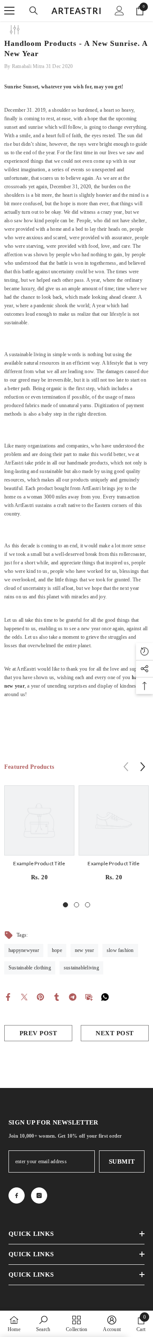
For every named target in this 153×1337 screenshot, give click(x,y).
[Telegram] (72, 997)
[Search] (33, 11)
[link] (43, 1323)
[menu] (9, 11)
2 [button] (76, 904)
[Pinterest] (40, 997)
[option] (39, 836)
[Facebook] (8, 997)
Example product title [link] (39, 863)
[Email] (89, 997)
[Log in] (119, 10)
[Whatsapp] (105, 997)
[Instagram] (39, 1195)
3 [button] (87, 904)
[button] (142, 766)
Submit (122, 1161)
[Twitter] (24, 997)
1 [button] (65, 904)
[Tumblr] (56, 997)
